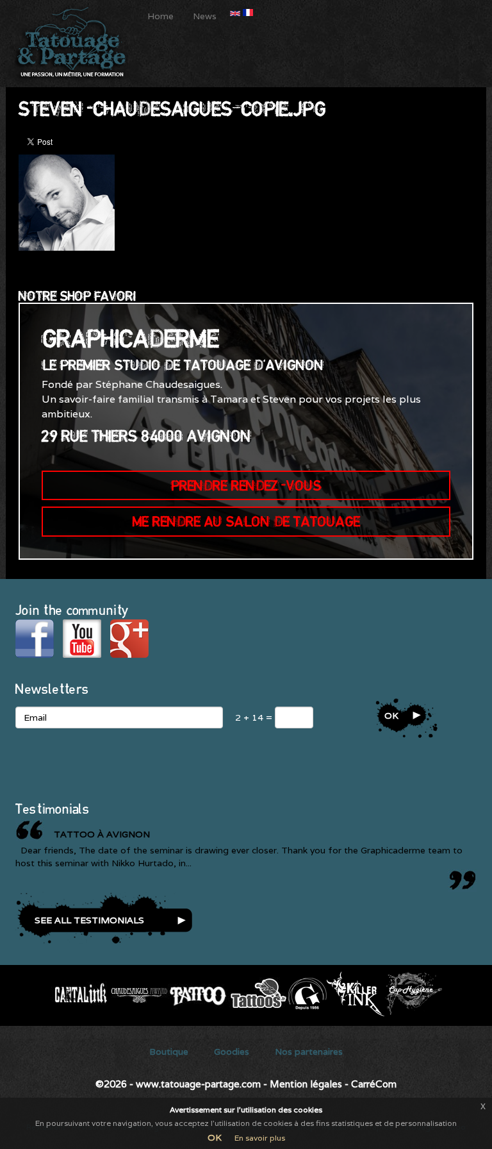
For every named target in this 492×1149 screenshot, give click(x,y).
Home (160, 16)
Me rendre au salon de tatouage (246, 521)
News (205, 16)
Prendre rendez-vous (246, 485)
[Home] (75, 43)
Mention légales (306, 1084)
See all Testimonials (89, 920)
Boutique (168, 1051)
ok (391, 715)
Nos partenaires (309, 1051)
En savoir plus (259, 1138)
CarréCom (374, 1084)
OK (215, 1137)
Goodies (231, 1051)
